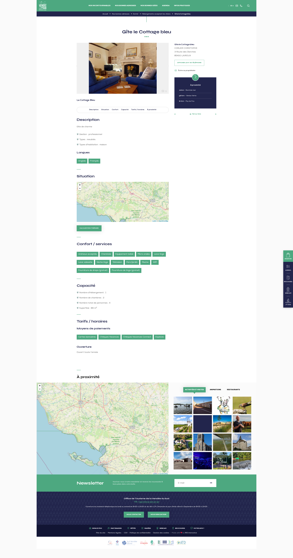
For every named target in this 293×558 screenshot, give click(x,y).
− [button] (80, 188)
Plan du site (100, 533)
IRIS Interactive (191, 533)
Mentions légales (114, 533)
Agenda (166, 6)
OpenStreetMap (163, 221)
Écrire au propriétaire (186, 70)
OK (211, 483)
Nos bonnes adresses (125, 6)
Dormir (135, 14)
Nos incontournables (99, 6)
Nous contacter (134, 514)
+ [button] (80, 184)
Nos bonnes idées (149, 6)
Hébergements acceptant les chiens (156, 14)
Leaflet (154, 221)
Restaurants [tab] (233, 390)
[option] (123, 68)
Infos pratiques (182, 6)
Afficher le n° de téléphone (189, 63)
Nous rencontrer (158, 514)
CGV (126, 533)
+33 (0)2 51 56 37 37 (148, 501)
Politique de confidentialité (140, 533)
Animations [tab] (215, 390)
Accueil (105, 14)
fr (231, 6)
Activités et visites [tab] (194, 390)
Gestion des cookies (161, 533)
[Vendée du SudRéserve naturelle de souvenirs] (43, 6)
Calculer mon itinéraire (89, 228)
